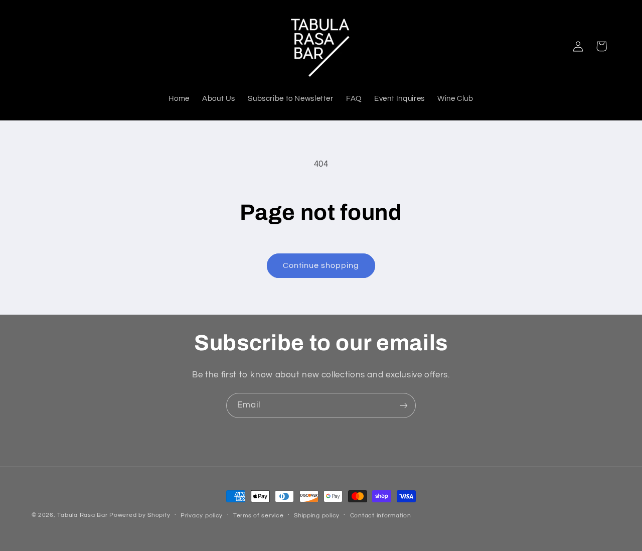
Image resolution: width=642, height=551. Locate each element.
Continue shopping (321, 265)
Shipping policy (317, 515)
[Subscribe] (403, 405)
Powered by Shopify (139, 515)
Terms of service (258, 515)
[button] (601, 46)
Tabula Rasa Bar (82, 515)
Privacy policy (202, 515)
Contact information (380, 515)
